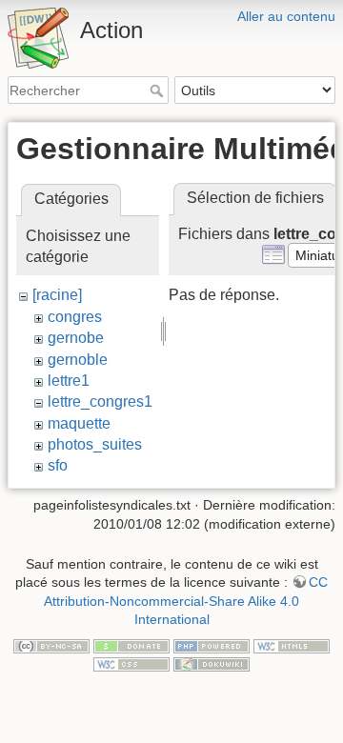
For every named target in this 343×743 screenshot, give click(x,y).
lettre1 (69, 380)
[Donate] (131, 645)
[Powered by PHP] (211, 645)
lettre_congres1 (100, 401)
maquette (79, 423)
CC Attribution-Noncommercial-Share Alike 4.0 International (186, 600)
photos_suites (95, 444)
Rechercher (159, 90)
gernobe (76, 338)
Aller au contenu (286, 16)
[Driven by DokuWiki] (211, 664)
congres (75, 317)
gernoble (78, 359)
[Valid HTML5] (291, 645)
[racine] (57, 295)
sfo (58, 465)
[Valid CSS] (131, 664)
